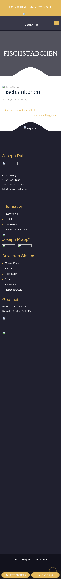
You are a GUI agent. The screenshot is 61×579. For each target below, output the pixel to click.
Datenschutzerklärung (16, 229)
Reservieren (11, 213)
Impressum (11, 224)
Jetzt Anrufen (17, 575)
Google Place (12, 263)
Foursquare (11, 284)
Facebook (10, 268)
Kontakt (9, 219)
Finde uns (47, 575)
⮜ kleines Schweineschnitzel (19, 110)
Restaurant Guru (13, 290)
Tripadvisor (11, 274)
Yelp (7, 279)
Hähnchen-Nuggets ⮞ (45, 115)
